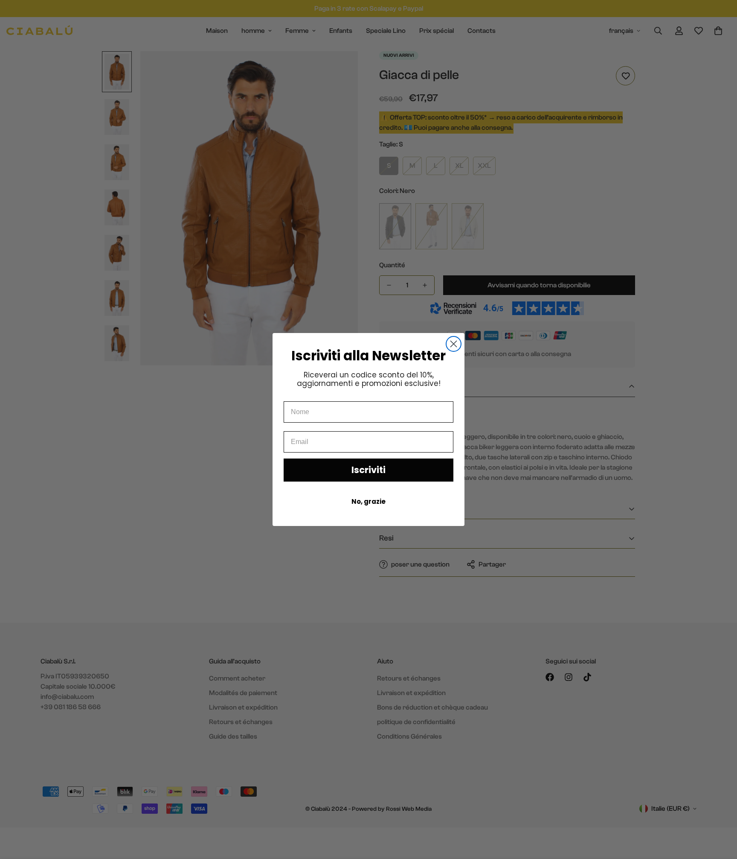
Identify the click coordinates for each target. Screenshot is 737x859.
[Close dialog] (453, 343)
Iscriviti (368, 470)
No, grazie (368, 501)
